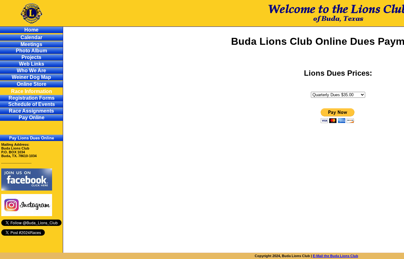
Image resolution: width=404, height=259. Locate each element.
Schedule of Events (31, 104)
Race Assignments (31, 111)
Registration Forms (32, 98)
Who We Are (31, 70)
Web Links (31, 64)
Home (31, 29)
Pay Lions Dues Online (31, 138)
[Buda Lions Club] (26, 189)
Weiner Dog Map (31, 77)
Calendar (31, 37)
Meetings (31, 44)
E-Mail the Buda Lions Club (335, 256)
